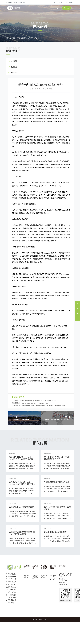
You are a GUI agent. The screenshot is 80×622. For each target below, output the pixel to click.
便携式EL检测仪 (27, 576)
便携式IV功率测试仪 (35, 577)
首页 (7, 38)
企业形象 (53, 576)
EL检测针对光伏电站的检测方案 (21, 507)
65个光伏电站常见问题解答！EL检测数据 (57, 508)
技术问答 (12, 38)
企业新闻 (14, 61)
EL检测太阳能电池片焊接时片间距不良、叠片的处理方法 (22, 533)
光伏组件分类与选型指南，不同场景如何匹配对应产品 (57, 458)
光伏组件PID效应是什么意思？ (56, 532)
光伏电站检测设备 (44, 576)
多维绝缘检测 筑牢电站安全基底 (56, 482)
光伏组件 (35, 152)
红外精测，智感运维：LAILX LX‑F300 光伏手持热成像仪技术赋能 (22, 484)
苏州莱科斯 (16, 375)
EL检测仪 (59, 362)
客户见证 (53, 579)
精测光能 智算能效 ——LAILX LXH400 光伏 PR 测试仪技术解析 (22, 458)
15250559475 (59, 2)
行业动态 (14, 72)
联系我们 (71, 2)
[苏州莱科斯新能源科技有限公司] (13, 8)
